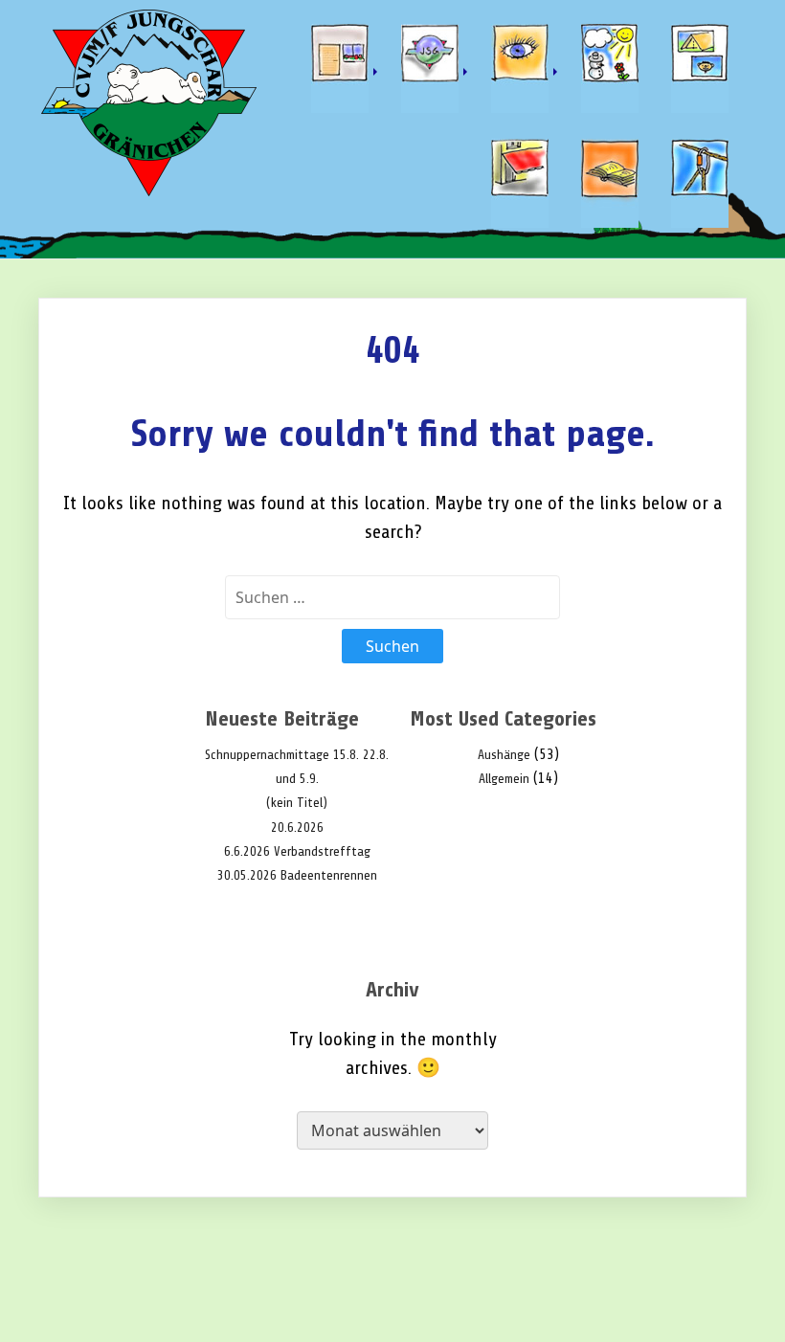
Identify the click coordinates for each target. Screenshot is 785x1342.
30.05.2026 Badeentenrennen (297, 875)
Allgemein (504, 779)
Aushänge (504, 755)
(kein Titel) (296, 802)
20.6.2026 (297, 827)
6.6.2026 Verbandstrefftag (297, 851)
